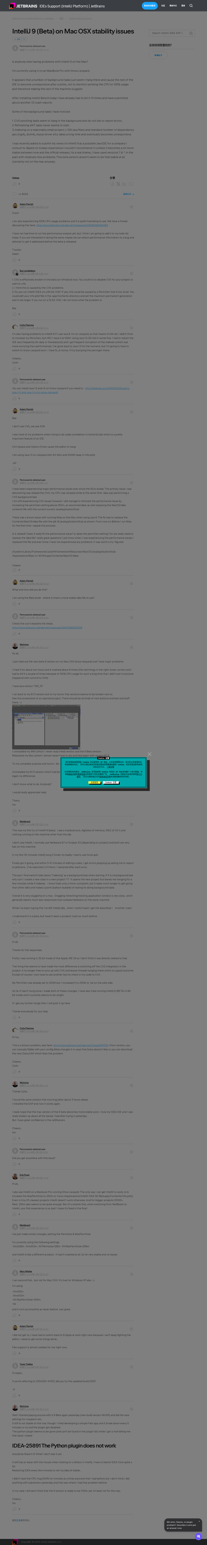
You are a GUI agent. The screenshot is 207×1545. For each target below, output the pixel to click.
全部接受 (94, 782)
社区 (163, 6)
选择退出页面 (105, 777)
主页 (23, 6)
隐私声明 (72, 774)
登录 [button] (183, 6)
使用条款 (81, 774)
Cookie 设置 (110, 782)
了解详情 (110, 767)
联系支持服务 (149, 6)
